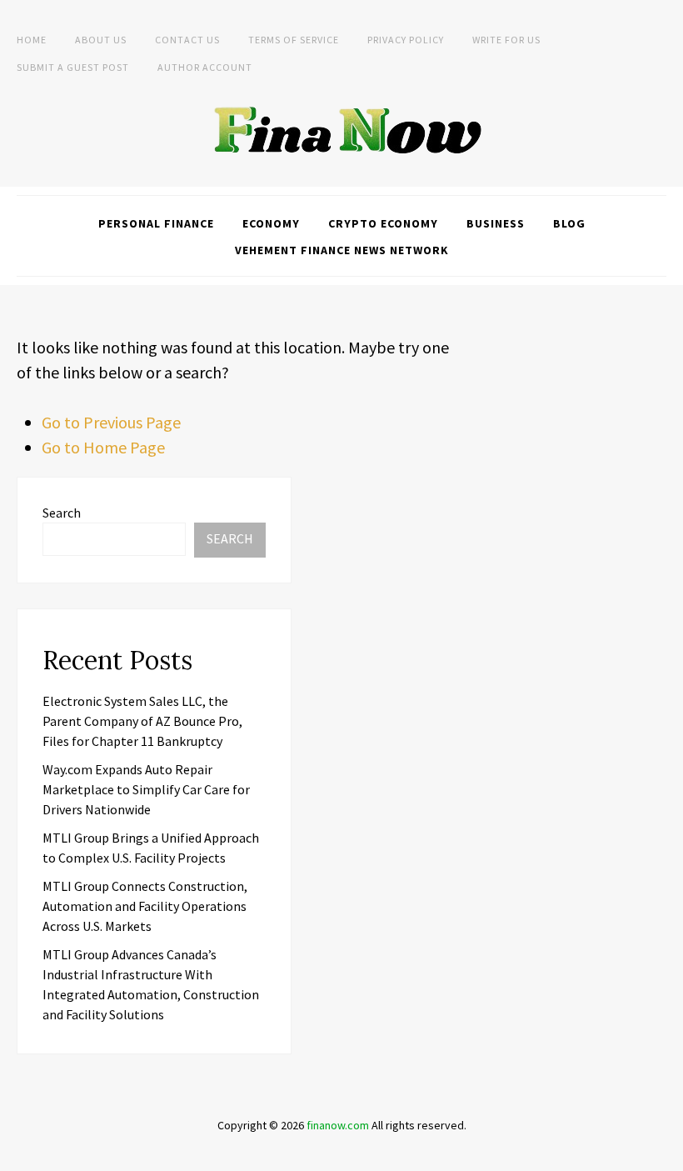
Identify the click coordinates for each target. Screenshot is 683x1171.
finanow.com (338, 1125)
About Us (101, 39)
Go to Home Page (103, 447)
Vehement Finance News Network (342, 250)
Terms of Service (293, 39)
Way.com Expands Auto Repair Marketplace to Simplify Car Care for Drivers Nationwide (146, 789)
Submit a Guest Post (73, 67)
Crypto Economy (383, 223)
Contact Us (187, 39)
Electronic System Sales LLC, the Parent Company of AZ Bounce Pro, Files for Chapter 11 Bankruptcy (142, 721)
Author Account (204, 67)
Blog (569, 223)
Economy (271, 223)
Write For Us (506, 39)
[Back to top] (666, 1154)
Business (495, 223)
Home (32, 39)
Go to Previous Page (111, 422)
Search (61, 512)
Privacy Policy (405, 39)
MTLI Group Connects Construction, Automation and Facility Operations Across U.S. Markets (144, 906)
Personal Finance (156, 223)
